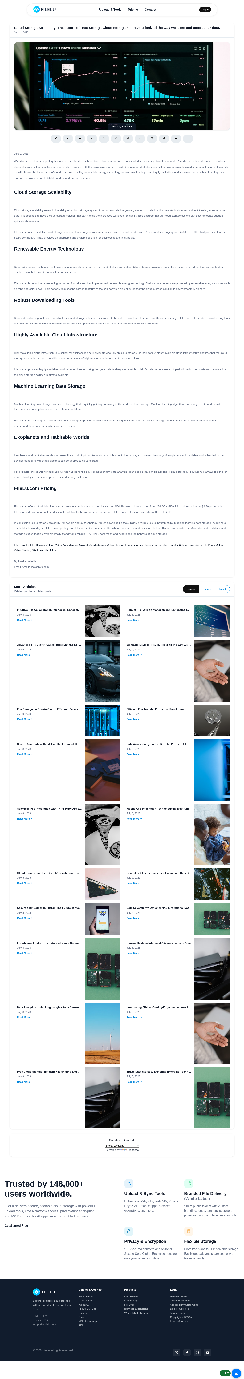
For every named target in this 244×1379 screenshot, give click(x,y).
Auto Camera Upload (75, 544)
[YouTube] (207, 1352)
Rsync (82, 1317)
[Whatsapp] (140, 139)
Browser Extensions (136, 1308)
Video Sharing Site (25, 550)
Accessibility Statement (184, 1304)
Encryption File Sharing (139, 544)
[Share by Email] (92, 139)
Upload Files (186, 544)
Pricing (133, 9)
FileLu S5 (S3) (87, 1308)
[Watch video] (176, 139)
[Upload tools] (188, 139)
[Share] (56, 139)
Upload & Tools (110, 9)
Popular (207, 589)
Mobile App (131, 1300)
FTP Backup (37, 544)
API (81, 1325)
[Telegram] (116, 139)
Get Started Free (16, 1225)
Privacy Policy (178, 1296)
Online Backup (115, 544)
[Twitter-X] (176, 1352)
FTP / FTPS (86, 1300)
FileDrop (129, 1304)
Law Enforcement (180, 1321)
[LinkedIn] (152, 139)
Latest (222, 589)
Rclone (83, 1312)
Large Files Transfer (166, 544)
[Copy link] (164, 139)
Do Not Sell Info (179, 1308)
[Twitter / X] (80, 139)
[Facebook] (68, 139)
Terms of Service (180, 1300)
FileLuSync (131, 1296)
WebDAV (84, 1304)
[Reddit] (128, 139)
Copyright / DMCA (181, 1317)
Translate (133, 1149)
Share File (201, 544)
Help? (225, 1373)
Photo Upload (216, 544)
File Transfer (21, 544)
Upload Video (54, 544)
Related (191, 589)
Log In (205, 9)
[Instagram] (197, 1352)
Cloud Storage (97, 544)
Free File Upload (47, 550)
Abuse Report (178, 1312)
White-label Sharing (136, 1312)
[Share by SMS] (104, 139)
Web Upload (86, 1296)
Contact (150, 9)
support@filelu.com (44, 1324)
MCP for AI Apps (88, 1321)
